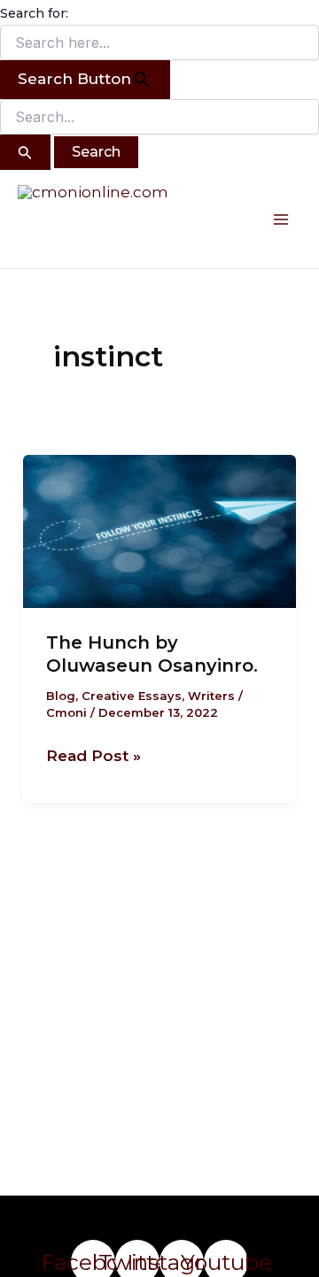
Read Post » (93, 754)
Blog (60, 696)
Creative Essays (132, 696)
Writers (211, 696)
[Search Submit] (25, 152)
